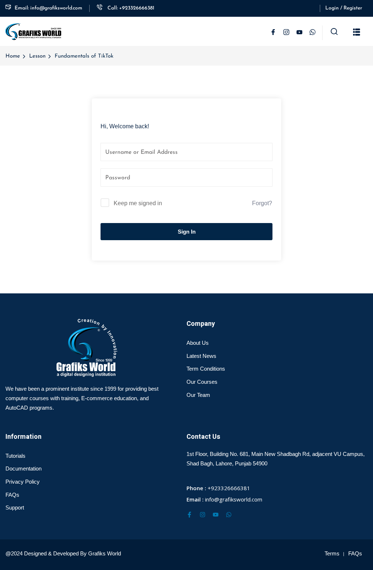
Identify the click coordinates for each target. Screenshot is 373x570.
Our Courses (201, 382)
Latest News (201, 356)
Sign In (187, 232)
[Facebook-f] (189, 515)
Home (12, 56)
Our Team (198, 395)
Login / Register (343, 8)
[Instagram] (202, 515)
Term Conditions (205, 369)
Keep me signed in (138, 203)
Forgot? (262, 203)
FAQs (12, 495)
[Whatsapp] (229, 515)
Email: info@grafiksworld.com (48, 8)
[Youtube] (216, 515)
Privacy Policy (22, 482)
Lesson (37, 56)
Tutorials (15, 456)
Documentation (23, 468)
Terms (332, 553)
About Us (197, 343)
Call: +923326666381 (130, 8)
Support (14, 507)
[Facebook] (273, 33)
